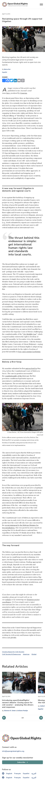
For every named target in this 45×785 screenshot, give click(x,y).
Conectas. (23, 93)
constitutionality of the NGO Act (17, 376)
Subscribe (21, 762)
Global (34, 654)
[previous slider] (41, 718)
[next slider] (4, 718)
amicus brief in (31, 368)
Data (14, 118)
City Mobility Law (29, 334)
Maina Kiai (7, 69)
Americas (26, 654)
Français (17, 773)
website (8, 600)
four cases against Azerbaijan (29, 352)
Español (4, 72)
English (9, 773)
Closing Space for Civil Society (13, 652)
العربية (34, 773)
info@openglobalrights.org (13, 751)
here (8, 93)
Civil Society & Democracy (11, 654)
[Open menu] (41, 4)
